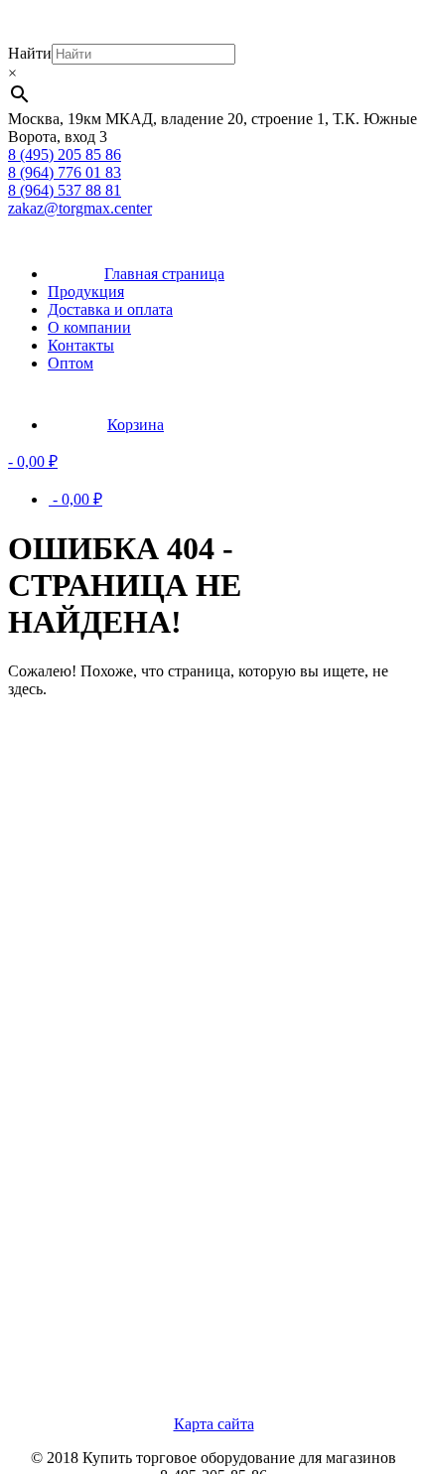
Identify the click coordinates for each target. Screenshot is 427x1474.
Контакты (81, 345)
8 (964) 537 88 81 (64, 190)
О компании (89, 327)
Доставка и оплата (110, 309)
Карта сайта (214, 1423)
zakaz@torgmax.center (80, 208)
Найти (30, 53)
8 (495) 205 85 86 (64, 154)
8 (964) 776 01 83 (64, 172)
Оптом (70, 363)
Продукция (86, 291)
